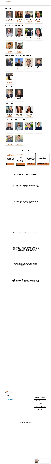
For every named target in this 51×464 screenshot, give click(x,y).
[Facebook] (27, 424)
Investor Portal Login (42, 163)
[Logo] (8, 2)
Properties (40, 409)
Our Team (40, 403)
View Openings (30, 163)
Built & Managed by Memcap (25, 426)
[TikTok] (23, 424)
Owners (26, 2)
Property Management (40, 406)
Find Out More (10, 164)
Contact (40, 415)
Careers (40, 412)
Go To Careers (20, 163)
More (44, 2)
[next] (10, 177)
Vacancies (31, 2)
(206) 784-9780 (8, 395)
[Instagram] (25, 424)
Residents (35, 2)
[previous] (10, 176)
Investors (40, 2)
